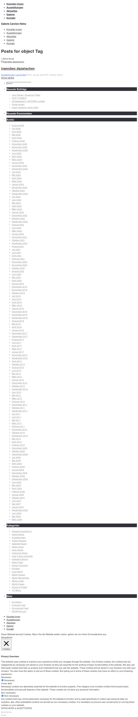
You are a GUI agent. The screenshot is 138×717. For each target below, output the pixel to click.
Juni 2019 (16, 299)
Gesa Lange (18, 546)
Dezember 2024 (19, 165)
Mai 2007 (16, 503)
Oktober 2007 (18, 497)
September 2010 (20, 435)
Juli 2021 (16, 249)
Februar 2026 (18, 140)
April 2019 (17, 302)
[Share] (5, 712)
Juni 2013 (16, 370)
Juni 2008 (16, 482)
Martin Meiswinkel (20, 577)
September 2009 (20, 454)
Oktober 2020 (18, 268)
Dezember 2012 (19, 382)
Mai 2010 (16, 438)
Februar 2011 (18, 426)
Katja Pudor (17, 562)
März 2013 (17, 376)
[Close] (2, 712)
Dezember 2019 (19, 286)
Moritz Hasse (18, 584)
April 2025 (17, 156)
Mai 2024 (16, 175)
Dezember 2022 (19, 215)
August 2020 (18, 271)
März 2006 (17, 519)
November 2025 (19, 147)
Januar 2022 (18, 234)
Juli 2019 (16, 296)
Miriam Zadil (18, 581)
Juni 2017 (16, 342)
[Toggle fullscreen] (7, 712)
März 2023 (17, 209)
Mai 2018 (16, 324)
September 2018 (20, 317)
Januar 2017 (18, 351)
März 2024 (17, 181)
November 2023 (19, 187)
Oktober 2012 (18, 386)
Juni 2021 (16, 252)
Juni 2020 (16, 274)
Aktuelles (10, 622)
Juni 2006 (16, 513)
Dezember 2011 (19, 404)
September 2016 (20, 358)
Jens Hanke (17, 549)
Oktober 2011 (18, 407)
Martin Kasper (18, 574)
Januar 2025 (18, 162)
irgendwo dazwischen (18, 68)
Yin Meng (16, 590)
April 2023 (17, 206)
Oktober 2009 (18, 451)
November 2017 (19, 333)
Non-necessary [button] (8, 692)
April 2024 (17, 178)
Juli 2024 (16, 171)
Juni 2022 (16, 227)
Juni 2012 (16, 392)
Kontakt (10, 629)
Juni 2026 (16, 131)
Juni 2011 (16, 417)
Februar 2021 (18, 258)
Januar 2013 (18, 379)
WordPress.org (19, 611)
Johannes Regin (20, 553)
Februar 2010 (18, 445)
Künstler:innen (13, 616)
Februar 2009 (18, 466)
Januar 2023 (18, 212)
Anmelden (17, 602)
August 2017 (18, 339)
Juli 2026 (16, 128)
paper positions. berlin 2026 (25, 107)
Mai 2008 (16, 485)
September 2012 (20, 389)
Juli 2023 (16, 196)
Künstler (16, 568)
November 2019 (19, 289)
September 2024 (20, 168)
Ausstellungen (8, 74)
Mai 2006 (16, 516)
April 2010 (17, 441)
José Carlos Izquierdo (22, 556)
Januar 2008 (18, 494)
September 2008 (20, 479)
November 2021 (19, 237)
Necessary (9, 680)
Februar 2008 (18, 491)
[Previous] (2, 715)
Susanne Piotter (19, 587)
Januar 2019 (18, 308)
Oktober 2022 (18, 218)
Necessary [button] (6, 677)
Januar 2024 (18, 184)
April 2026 (17, 137)
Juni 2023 (16, 199)
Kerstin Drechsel (20, 565)
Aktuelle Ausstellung (22, 531)
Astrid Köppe (18, 534)
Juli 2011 (16, 413)
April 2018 (17, 327)
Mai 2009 (16, 460)
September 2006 (20, 510)
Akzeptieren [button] (7, 637)
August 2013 (18, 367)
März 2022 (17, 230)
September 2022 (20, 221)
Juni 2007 (16, 500)
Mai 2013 (16, 373)
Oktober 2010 (18, 432)
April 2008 (17, 488)
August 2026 (18, 125)
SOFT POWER (19, 98)
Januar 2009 (18, 469)
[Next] (5, 715)
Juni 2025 (16, 153)
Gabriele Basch (19, 543)
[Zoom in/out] (10, 712)
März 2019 (17, 305)
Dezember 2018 (19, 311)
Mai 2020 (16, 277)
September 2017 (20, 336)
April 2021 (17, 255)
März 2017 (17, 348)
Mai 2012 (16, 395)
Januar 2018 (18, 330)
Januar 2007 (18, 507)
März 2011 (17, 423)
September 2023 (20, 193)
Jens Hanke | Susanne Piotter (26, 95)
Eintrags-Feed (18, 605)
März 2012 (17, 398)
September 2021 (20, 243)
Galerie (9, 625)
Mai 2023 (16, 203)
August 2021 (18, 246)
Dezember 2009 (19, 448)
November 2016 (19, 355)
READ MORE (7, 77)
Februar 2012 (18, 401)
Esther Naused (19, 540)
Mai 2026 (16, 134)
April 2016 (17, 361)
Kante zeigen (18, 104)
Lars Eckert (20, 74)
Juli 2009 (16, 457)
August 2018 (18, 320)
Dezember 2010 (19, 429)
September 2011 (20, 410)
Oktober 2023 (18, 190)
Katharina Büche (20, 559)
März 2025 (17, 159)
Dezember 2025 (19, 144)
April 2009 (17, 463)
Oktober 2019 (18, 292)
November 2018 (19, 314)
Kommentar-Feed (20, 608)
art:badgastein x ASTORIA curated (28, 101)
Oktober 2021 (18, 240)
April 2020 (17, 280)
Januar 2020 (18, 283)
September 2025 (20, 150)
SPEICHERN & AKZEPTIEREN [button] (16, 708)
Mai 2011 (16, 420)
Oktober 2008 (18, 476)
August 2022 (18, 224)
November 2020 (19, 265)
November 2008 (19, 472)
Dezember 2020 (19, 261)
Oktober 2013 (18, 364)
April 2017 (17, 345)
